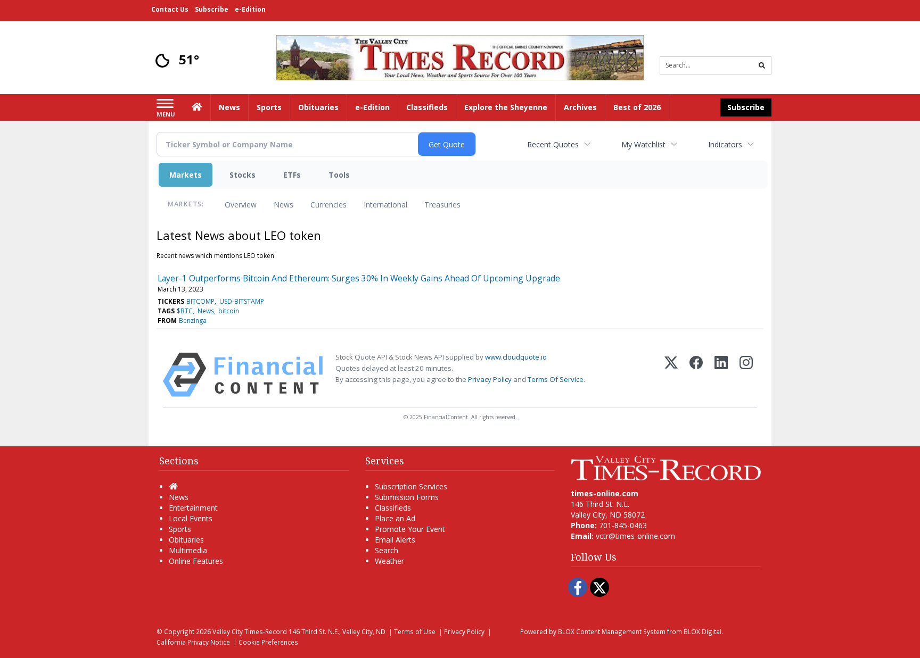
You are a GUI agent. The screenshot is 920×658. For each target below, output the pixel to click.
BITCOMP (200, 301)
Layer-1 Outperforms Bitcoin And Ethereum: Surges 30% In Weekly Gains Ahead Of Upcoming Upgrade (359, 278)
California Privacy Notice (193, 642)
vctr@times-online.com (635, 536)
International (385, 204)
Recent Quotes (553, 144)
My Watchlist (643, 144)
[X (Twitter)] (671, 375)
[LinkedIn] (721, 375)
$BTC (185, 310)
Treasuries (442, 204)
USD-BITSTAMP (241, 301)
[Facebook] (696, 375)
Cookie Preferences (268, 642)
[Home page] (460, 57)
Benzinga (193, 320)
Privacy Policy (490, 379)
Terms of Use (415, 631)
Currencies (328, 204)
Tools (339, 175)
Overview (241, 204)
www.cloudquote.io (516, 357)
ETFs (292, 175)
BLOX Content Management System (612, 631)
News (283, 204)
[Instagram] (746, 375)
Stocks (242, 175)
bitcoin (228, 310)
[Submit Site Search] (762, 65)
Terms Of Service (556, 379)
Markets (185, 175)
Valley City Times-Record (249, 631)
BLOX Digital (702, 631)
